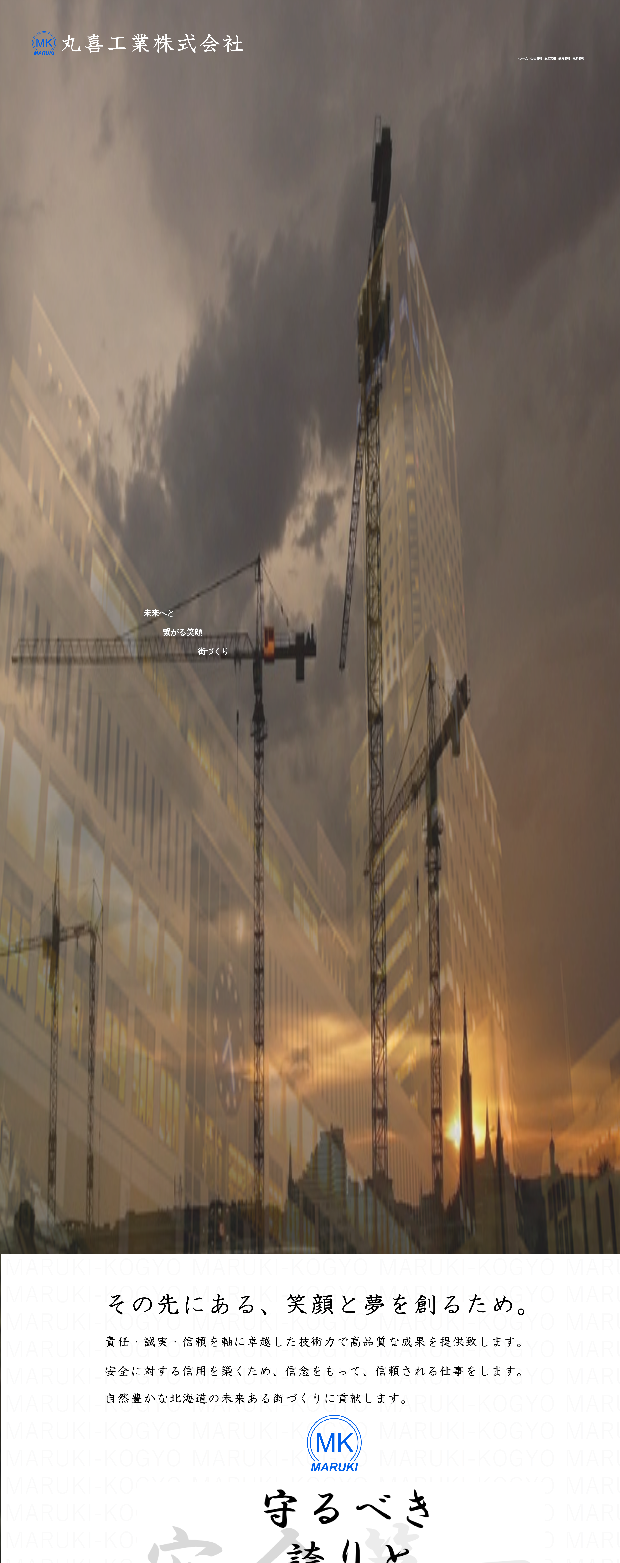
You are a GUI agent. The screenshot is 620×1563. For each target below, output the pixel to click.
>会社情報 (535, 58)
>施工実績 (549, 58)
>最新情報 (577, 58)
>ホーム (523, 58)
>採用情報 (563, 58)
